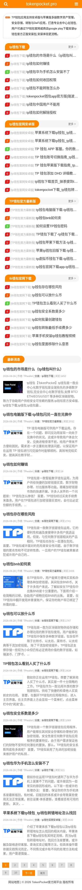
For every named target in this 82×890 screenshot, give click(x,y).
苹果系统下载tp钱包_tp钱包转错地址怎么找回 (43, 133)
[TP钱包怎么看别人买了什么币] (13, 682)
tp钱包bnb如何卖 (34, 218)
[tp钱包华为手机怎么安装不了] (13, 781)
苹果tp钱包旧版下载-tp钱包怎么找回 (43, 251)
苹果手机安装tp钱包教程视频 (41, 336)
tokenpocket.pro (41, 3)
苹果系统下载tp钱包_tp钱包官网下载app (43, 141)
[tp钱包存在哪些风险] (13, 532)
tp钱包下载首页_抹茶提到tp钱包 (43, 182)
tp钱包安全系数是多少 (36, 311)
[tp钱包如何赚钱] (13, 482)
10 (15, 872)
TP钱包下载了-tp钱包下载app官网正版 (43, 234)
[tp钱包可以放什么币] (13, 631)
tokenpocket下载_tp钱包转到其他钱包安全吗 (43, 190)
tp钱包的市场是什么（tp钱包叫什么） (43, 55)
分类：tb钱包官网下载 (46, 521)
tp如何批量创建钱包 (34, 320)
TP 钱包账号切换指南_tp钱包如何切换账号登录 (43, 157)
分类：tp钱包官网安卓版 (48, 820)
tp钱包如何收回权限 (31, 80)
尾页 (42, 873)
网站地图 (14, 882)
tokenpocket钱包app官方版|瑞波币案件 (43, 96)
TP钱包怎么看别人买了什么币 (42, 303)
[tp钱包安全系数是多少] (13, 731)
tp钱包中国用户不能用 (33, 104)
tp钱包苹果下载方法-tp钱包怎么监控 (43, 242)
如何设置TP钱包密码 (37, 226)
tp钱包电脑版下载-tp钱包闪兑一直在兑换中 (43, 210)
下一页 (28, 873)
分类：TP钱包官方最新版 (48, 421)
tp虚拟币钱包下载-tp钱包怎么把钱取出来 (43, 259)
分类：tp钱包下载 (44, 376)
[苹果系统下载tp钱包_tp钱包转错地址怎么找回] (13, 831)
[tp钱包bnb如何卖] (13, 582)
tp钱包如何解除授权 (31, 113)
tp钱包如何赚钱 (28, 64)
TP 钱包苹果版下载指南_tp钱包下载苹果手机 (43, 165)
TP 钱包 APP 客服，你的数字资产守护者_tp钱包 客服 (43, 149)
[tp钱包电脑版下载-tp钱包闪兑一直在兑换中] (13, 432)
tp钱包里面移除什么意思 (38, 344)
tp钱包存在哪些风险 (34, 287)
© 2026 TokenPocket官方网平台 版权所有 (48, 882)
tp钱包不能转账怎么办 (33, 88)
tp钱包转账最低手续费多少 (39, 328)
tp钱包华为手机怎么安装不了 (38, 72)
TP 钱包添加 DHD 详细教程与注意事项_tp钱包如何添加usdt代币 (43, 173)
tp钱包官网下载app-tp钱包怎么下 (43, 267)
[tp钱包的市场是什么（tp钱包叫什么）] (13, 387)
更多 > (72, 46)
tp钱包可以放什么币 (34, 295)
